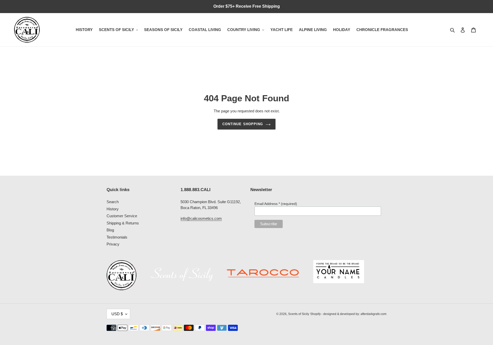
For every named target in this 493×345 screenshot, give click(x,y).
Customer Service (122, 216)
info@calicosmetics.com (201, 218)
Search (113, 202)
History (113, 209)
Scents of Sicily (298, 314)
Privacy (113, 244)
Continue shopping (242, 124)
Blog (110, 230)
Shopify (315, 314)
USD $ (117, 314)
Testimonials (117, 237)
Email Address (275, 204)
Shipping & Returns (123, 223)
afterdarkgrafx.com (373, 314)
